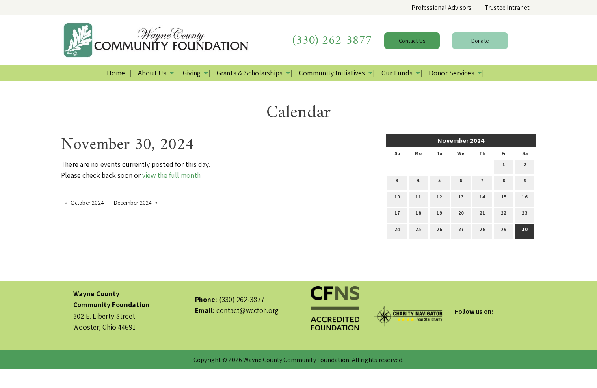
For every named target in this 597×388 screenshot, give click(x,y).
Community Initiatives (332, 73)
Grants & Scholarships (250, 73)
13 (461, 197)
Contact (412, 40)
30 (525, 229)
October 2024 (87, 202)
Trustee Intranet (507, 7)
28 (482, 229)
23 (525, 213)
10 (397, 197)
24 (397, 229)
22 (503, 213)
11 (418, 197)
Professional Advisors (441, 7)
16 (525, 197)
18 (418, 213)
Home (116, 73)
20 (461, 213)
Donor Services (451, 73)
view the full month (171, 175)
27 (461, 229)
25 (418, 229)
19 (439, 213)
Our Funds (397, 73)
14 (482, 197)
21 (482, 213)
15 (503, 197)
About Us (152, 73)
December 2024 (133, 202)
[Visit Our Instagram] (487, 321)
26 (439, 229)
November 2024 (461, 140)
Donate (480, 40)
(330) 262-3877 (332, 41)
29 (503, 229)
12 (439, 197)
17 (397, 213)
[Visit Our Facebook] (461, 321)
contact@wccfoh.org (247, 310)
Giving (192, 73)
